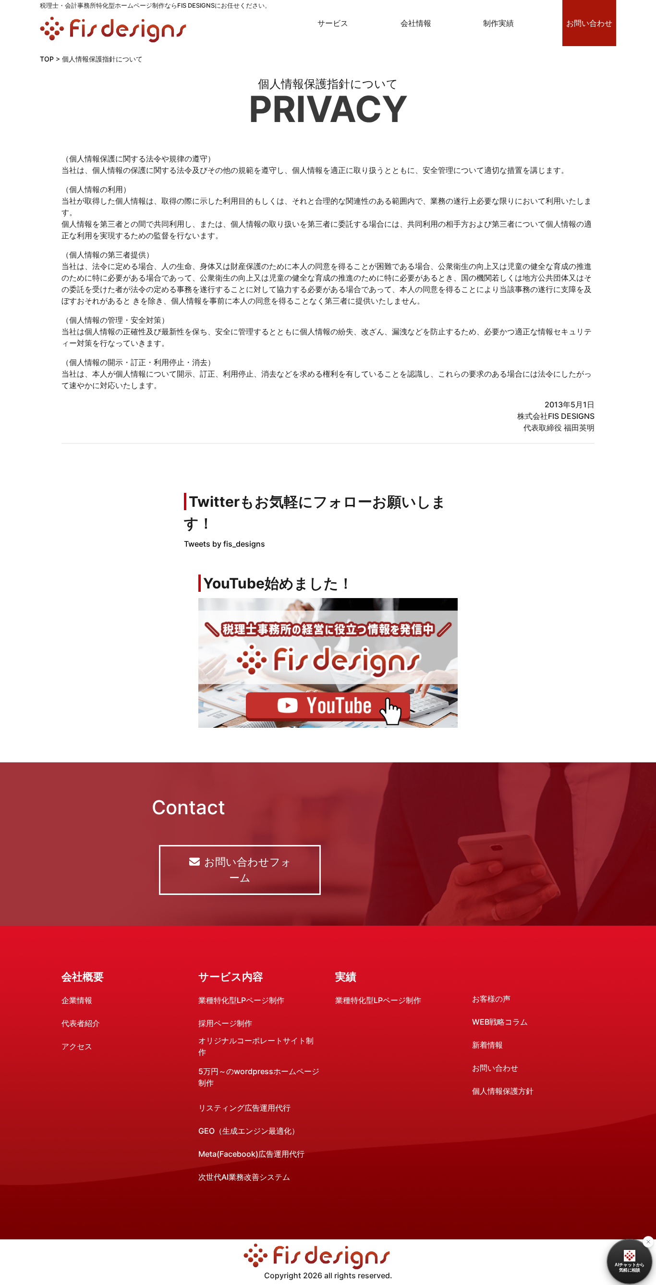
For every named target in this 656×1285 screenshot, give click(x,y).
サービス (332, 23)
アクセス (76, 1046)
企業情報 (76, 1000)
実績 (345, 976)
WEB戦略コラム (500, 1022)
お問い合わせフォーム (246, 870)
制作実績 (498, 23)
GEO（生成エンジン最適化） (248, 1131)
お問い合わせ (589, 23)
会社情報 (416, 23)
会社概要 (82, 976)
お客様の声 (491, 999)
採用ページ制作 (225, 1023)
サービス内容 (230, 976)
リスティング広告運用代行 (244, 1108)
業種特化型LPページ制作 (241, 1000)
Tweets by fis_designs (224, 544)
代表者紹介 (80, 1023)
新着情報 (487, 1045)
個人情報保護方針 (503, 1091)
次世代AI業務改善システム (244, 1177)
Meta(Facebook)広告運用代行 (251, 1154)
